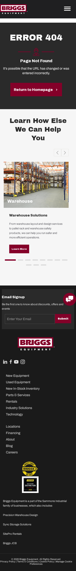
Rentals (11, 401)
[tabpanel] (36, 210)
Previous (57, 152)
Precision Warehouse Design (20, 515)
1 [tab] (6, 261)
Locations (13, 426)
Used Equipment (18, 382)
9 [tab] (28, 266)
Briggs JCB (10, 543)
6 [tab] (49, 261)
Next (65, 152)
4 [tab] (34, 261)
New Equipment (17, 376)
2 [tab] (19, 261)
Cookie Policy (46, 561)
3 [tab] (27, 261)
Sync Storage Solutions (17, 524)
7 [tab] (56, 261)
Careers (12, 452)
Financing (13, 433)
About (10, 439)
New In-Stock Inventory (23, 388)
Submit (63, 318)
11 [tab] (42, 266)
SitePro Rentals (12, 533)
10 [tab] (35, 266)
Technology (14, 414)
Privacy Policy (7, 561)
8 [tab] (64, 261)
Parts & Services (18, 395)
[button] (19, 249)
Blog (9, 446)
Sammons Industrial (54, 501)
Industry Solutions (19, 408)
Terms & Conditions (27, 561)
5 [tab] (42, 261)
